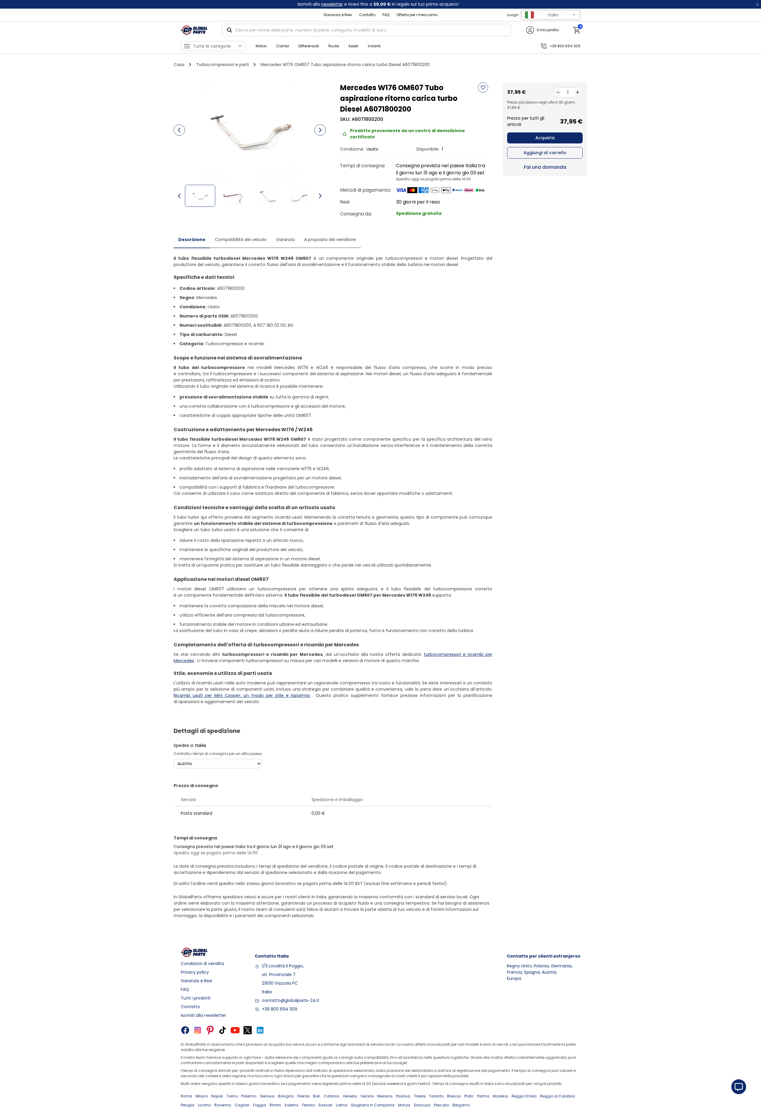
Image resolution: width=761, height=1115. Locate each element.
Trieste (419, 1096)
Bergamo (461, 1105)
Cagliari (242, 1105)
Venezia (350, 1096)
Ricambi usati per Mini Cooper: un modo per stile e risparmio (242, 695)
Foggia (259, 1105)
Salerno (291, 1105)
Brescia (454, 1096)
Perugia (187, 1105)
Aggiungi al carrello (544, 153)
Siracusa (422, 1105)
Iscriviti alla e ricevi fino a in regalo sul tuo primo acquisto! (378, 4)
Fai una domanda (545, 167)
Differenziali (308, 46)
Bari (316, 1096)
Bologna (286, 1096)
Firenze (303, 1096)
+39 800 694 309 (279, 1009)
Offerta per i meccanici (417, 14)
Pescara (441, 1105)
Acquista (545, 138)
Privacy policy (195, 972)
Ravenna (222, 1105)
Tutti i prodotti (195, 998)
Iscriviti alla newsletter (203, 1015)
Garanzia (285, 240)
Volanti (374, 46)
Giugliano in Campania (372, 1105)
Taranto (436, 1096)
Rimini (275, 1105)
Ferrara (308, 1105)
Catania (331, 1096)
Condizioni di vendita (202, 964)
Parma (483, 1096)
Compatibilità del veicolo (241, 240)
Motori (261, 46)
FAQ (386, 14)
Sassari (325, 1105)
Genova (267, 1096)
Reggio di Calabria (557, 1096)
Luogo (512, 14)
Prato (469, 1096)
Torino (232, 1096)
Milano (202, 1096)
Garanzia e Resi (337, 14)
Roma (186, 1096)
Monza (404, 1105)
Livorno (204, 1105)
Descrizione (191, 240)
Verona (367, 1096)
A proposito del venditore (330, 240)
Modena (500, 1096)
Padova (403, 1096)
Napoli (217, 1096)
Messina (384, 1096)
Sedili (353, 46)
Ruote (333, 46)
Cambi (282, 46)
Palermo (248, 1096)
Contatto (367, 14)
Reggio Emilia (524, 1096)
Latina (341, 1105)
